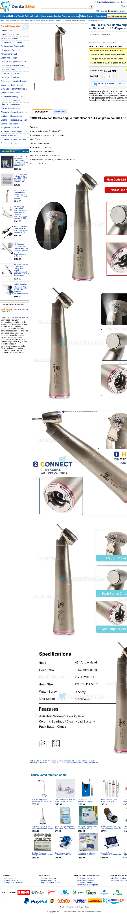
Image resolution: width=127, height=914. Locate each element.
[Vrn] (78, 894)
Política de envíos (87, 16)
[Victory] (91, 894)
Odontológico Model (9, 124)
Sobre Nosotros (12, 880)
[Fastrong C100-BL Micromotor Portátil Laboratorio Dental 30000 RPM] (88, 788)
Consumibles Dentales (10, 108)
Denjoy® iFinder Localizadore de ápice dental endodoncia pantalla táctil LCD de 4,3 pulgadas (111, 855)
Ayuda (62, 907)
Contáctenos (100, 16)
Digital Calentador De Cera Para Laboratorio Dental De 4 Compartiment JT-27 (111, 828)
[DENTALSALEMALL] (114, 901)
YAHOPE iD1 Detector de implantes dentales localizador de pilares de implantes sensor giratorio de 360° (21, 212)
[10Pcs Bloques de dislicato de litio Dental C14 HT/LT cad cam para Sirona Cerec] (65, 788)
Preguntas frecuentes (70, 16)
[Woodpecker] (51, 894)
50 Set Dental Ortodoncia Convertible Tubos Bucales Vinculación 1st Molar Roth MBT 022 (65, 828)
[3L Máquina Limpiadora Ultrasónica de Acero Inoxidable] (88, 842)
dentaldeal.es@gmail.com (107, 2)
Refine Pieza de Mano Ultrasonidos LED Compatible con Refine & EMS (110, 802)
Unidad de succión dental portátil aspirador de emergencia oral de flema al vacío (88, 828)
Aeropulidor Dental (9, 54)
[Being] (24, 894)
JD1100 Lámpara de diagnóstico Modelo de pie (41, 800)
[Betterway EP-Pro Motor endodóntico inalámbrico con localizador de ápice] (42, 815)
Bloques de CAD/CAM (10, 128)
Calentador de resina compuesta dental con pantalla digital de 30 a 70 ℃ (65, 854)
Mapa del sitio (84, 907)
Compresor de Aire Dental (12, 85)
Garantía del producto (86, 880)
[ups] (52, 901)
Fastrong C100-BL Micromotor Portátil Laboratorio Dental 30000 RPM (87, 802)
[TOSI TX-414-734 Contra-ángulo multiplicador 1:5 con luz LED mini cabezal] (7, 196)
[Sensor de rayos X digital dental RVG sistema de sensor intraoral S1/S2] (7, 232)
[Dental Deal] (18, 11)
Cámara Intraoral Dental (11, 93)
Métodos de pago (48, 878)
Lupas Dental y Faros (10, 73)
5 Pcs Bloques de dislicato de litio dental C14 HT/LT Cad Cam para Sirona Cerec (20, 178)
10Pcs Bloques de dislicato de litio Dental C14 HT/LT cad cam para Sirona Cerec (65, 801)
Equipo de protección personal (14, 132)
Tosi (114, 43)
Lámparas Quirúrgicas (10, 69)
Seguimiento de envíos (50, 883)
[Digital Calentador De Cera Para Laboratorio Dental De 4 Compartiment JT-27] (111, 815)
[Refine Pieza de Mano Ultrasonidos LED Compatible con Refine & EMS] (111, 788)
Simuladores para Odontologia (14, 89)
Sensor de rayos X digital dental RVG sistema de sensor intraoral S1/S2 (21, 229)
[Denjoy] (37, 894)
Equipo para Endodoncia (11, 42)
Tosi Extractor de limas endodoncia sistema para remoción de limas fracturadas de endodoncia (21, 161)
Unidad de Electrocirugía (11, 116)
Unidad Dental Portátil (15, 16)
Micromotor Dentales (9, 38)
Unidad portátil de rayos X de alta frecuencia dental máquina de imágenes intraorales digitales (21, 288)
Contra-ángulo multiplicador (45, 20)
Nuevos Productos (8, 135)
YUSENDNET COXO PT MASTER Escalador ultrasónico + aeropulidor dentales (68, 763)
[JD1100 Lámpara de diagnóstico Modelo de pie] (42, 788)
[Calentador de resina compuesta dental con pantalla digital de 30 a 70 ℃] (65, 842)
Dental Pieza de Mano (12, 20)
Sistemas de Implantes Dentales (14, 81)
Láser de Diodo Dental (10, 104)
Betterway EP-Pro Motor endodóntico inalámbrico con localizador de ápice (42, 828)
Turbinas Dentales (32, 16)
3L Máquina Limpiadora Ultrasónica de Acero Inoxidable (86, 854)
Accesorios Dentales (9, 143)
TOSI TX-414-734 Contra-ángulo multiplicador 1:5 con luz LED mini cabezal (21, 194)
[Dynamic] (117, 894)
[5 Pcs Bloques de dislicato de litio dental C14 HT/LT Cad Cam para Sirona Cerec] (7, 179)
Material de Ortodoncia (10, 100)
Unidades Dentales (9, 31)
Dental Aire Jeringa (9, 58)
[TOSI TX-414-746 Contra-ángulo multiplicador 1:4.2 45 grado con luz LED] (59, 52)
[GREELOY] (104, 894)
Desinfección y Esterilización (13, 46)
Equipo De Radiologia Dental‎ (13, 97)
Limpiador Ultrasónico (10, 77)
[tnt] (63, 901)
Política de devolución (86, 878)
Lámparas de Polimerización (13, 66)
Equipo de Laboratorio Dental (13, 139)
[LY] (65, 894)
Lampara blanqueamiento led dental (13, 62)
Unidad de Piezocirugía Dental (14, 120)
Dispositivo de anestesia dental (14, 112)
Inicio (2, 16)
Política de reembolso (86, 883)
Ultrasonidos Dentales (10, 50)
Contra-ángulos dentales (50, 16)
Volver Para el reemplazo (87, 885)
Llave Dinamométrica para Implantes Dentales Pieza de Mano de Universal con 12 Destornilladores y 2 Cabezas (21, 249)
